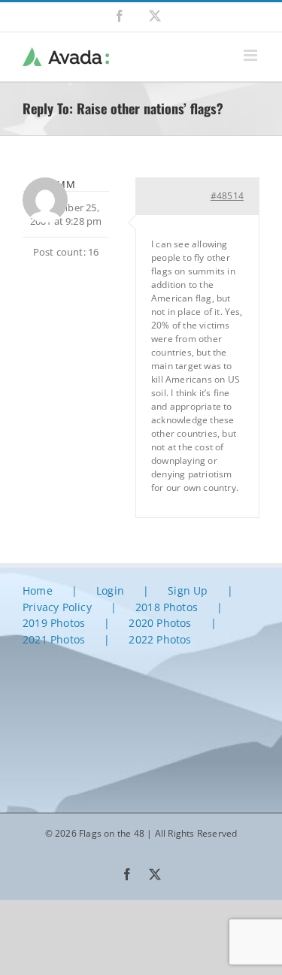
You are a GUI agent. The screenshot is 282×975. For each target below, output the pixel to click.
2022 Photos (160, 639)
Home (38, 590)
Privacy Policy (57, 607)
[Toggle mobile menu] (251, 55)
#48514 (227, 195)
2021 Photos (54, 639)
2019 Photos (54, 623)
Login (110, 590)
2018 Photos (166, 607)
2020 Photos (160, 623)
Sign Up (188, 590)
